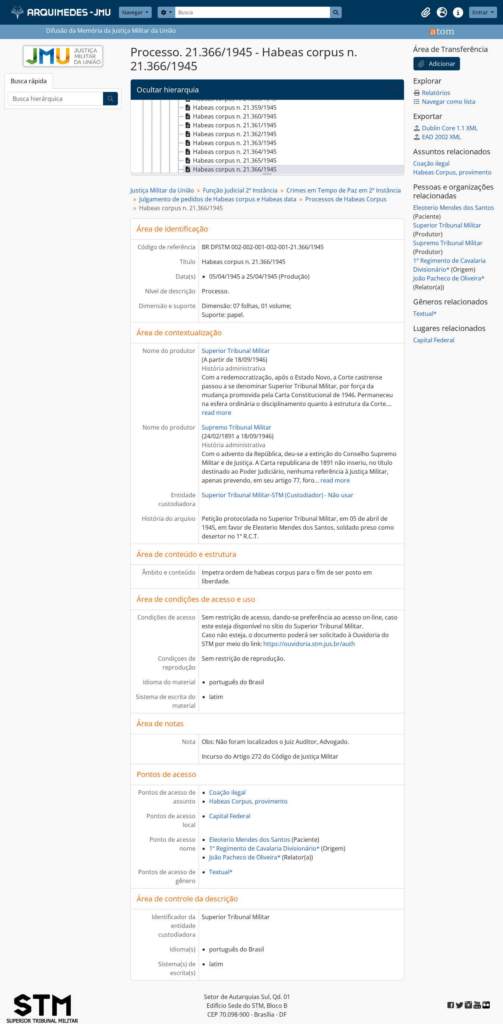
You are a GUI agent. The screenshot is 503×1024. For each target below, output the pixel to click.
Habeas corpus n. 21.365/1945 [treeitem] (235, 160)
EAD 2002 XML (441, 137)
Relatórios (436, 93)
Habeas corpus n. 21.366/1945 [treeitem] (235, 169)
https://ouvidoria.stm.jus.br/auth (309, 644)
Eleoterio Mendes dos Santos (249, 840)
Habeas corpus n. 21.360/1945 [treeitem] (235, 116)
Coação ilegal (227, 792)
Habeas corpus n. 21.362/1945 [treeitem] (235, 134)
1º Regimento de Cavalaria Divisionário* (264, 848)
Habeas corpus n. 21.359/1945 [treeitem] (235, 107)
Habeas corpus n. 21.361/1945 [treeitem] (235, 125)
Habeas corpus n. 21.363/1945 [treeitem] (235, 143)
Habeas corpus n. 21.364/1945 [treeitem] (235, 152)
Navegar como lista (448, 102)
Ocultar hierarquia (168, 90)
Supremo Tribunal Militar (236, 427)
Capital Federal (229, 816)
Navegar (133, 12)
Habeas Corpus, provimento (248, 801)
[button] (426, 12)
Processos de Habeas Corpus (346, 199)
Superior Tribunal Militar (236, 351)
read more (216, 413)
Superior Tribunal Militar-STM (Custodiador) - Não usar (277, 495)
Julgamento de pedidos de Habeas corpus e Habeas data (217, 199)
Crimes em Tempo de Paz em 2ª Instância (343, 190)
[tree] (267, 137)
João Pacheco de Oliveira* (245, 857)
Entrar (480, 12)
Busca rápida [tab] (29, 81)
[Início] (61, 12)
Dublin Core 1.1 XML (450, 128)
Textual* (221, 872)
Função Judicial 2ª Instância (240, 190)
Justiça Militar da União (162, 190)
